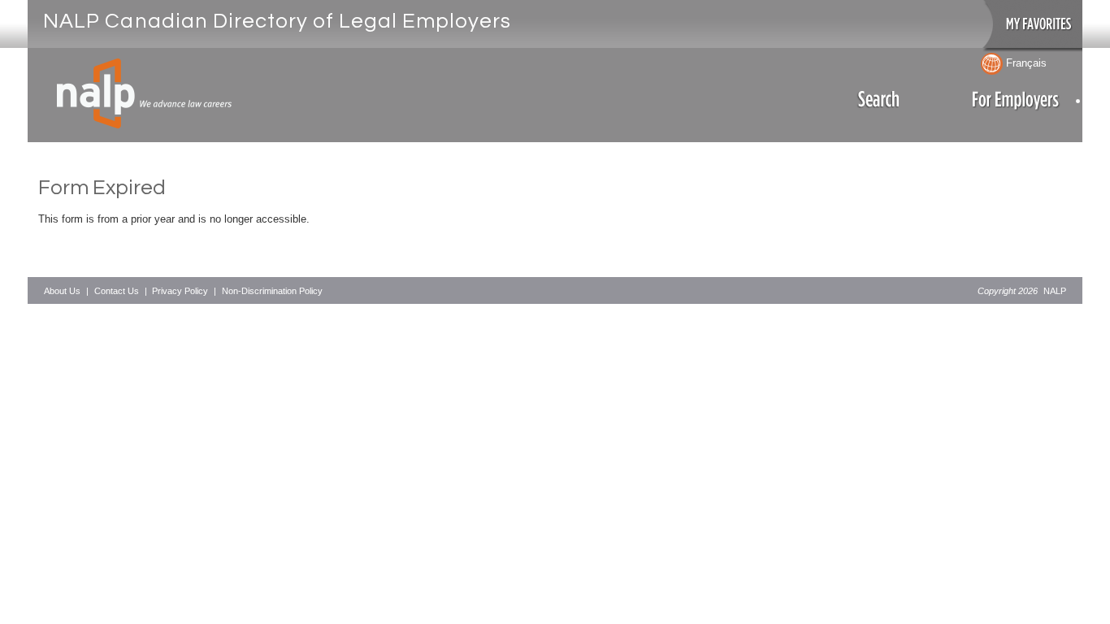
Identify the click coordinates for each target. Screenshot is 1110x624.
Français (1025, 63)
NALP (1054, 291)
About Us (62, 291)
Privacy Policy (180, 291)
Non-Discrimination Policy (272, 291)
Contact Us (116, 291)
